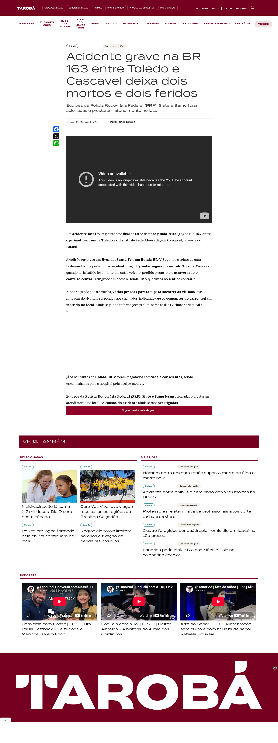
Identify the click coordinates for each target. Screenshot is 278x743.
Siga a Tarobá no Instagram (139, 410)
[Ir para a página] (252, 8)
